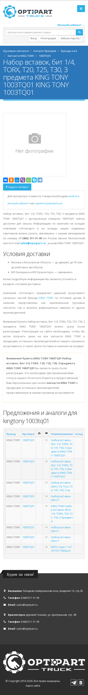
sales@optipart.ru (27, 604)
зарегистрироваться (48, 203)
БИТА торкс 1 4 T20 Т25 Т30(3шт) (61, 549)
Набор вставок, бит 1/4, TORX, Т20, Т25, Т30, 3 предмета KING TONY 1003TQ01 (61, 447)
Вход (33, 38)
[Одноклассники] (11, 180)
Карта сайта (33, 685)
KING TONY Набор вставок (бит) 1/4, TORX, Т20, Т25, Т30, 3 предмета (62, 513)
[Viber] (22, 180)
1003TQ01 (28, 440)
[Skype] (34, 180)
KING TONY (46, 298)
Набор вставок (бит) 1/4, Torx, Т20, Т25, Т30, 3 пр (62, 486)
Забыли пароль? (70, 38)
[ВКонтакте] (5, 180)
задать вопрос (18, 187)
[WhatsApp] (28, 180)
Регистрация (48, 38)
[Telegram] (39, 180)
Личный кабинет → (71, 25)
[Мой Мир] (17, 180)
